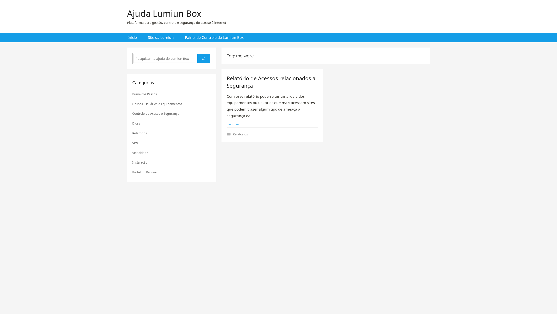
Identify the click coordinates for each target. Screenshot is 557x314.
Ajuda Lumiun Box (164, 13)
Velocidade (140, 153)
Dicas (136, 123)
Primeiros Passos (144, 94)
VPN (135, 143)
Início (132, 37)
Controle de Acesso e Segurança (155, 113)
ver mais (233, 124)
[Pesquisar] (203, 58)
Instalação (139, 162)
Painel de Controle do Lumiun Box (214, 37)
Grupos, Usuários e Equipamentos (157, 104)
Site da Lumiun (161, 37)
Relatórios (240, 134)
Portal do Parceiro (145, 172)
